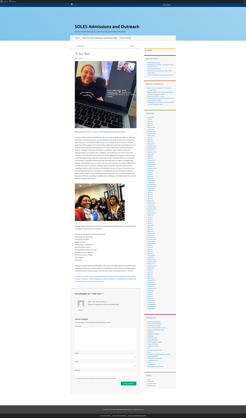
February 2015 (151, 255)
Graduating (150, 336)
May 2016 (150, 227)
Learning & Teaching (153, 340)
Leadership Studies (130, 276)
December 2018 (152, 184)
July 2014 (150, 270)
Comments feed (152, 383)
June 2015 (150, 247)
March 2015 (151, 253)
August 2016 (151, 225)
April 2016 (150, 229)
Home (77, 38)
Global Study (151, 332)
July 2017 (150, 217)
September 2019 (152, 168)
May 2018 (150, 196)
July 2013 (150, 292)
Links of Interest (125, 38)
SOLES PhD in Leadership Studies (93, 132)
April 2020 (150, 158)
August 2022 (151, 117)
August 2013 (151, 290)
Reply (80, 310)
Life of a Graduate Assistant (154, 342)
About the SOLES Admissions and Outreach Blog (99, 38)
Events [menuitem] (13, 1)
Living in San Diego (152, 344)
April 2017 (150, 223)
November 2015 (152, 239)
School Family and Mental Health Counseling (159, 354)
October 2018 (151, 188)
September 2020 (152, 152)
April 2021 (150, 139)
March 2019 (151, 178)
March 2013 (151, 298)
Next (133, 46)
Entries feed (151, 381)
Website (77, 370)
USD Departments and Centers (155, 366)
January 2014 (151, 282)
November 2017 (152, 209)
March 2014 (151, 278)
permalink (100, 281)
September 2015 (152, 243)
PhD (134, 279)
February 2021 (151, 144)
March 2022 (151, 125)
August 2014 (151, 268)
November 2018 (152, 186)
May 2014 (150, 274)
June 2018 (150, 194)
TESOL (149, 362)
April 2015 (150, 251)
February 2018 (151, 203)
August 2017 (151, 215)
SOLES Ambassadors (95, 279)
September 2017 (152, 213)
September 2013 (152, 288)
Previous (80, 46)
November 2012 (152, 306)
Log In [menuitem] (6, 1)
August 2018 (151, 190)
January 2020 (151, 162)
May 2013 (150, 294)
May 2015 (150, 249)
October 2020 (151, 150)
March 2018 (151, 201)
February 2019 (151, 180)
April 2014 (150, 276)
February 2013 (151, 300)
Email (76, 362)
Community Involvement (154, 325)
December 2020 (152, 146)
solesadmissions (82, 281)
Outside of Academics (82, 279)
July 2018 (150, 192)
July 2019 (150, 172)
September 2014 (152, 266)
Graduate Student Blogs (115, 276)
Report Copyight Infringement (137, 416)
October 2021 (151, 135)
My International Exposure (154, 69)
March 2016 (151, 231)
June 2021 (150, 137)
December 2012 (152, 304)
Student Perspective (109, 279)
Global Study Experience (154, 62)
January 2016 (151, 235)
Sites (108, 416)
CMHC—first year (159, 96)
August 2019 (151, 170)
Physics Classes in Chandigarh (155, 88)
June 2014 (150, 272)
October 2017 (151, 211)
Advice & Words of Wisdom (98, 276)
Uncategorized (120, 279)
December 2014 (152, 259)
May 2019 (150, 174)
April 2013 (150, 296)
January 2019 (151, 182)
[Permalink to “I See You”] (106, 129)
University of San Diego (119, 416)
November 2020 (152, 148)
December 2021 (152, 131)
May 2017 (150, 221)
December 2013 (152, 284)
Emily (89, 301)
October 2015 (151, 241)
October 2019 (151, 166)
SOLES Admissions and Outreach (107, 26)
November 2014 (152, 261)
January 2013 (151, 302)
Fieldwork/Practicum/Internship (156, 330)
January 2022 (151, 129)
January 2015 (151, 257)
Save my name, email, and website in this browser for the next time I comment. (96, 378)
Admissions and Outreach (154, 321)
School (149, 352)
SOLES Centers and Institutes (155, 358)
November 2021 (152, 133)
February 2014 (151, 280)
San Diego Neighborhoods (154, 350)
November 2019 (152, 164)
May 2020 (150, 156)
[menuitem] (1, 1)
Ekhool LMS (150, 96)
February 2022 (151, 127)
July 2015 (150, 245)
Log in (149, 379)
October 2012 (151, 308)
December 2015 (152, 237)
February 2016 (151, 233)
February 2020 (151, 160)
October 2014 (151, 264)
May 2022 (150, 121)
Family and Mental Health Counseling (157, 327)
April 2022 (150, 123)
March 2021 (151, 142)
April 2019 (150, 176)
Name (77, 353)
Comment (78, 326)
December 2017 (152, 207)
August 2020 (151, 154)
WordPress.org (151, 385)
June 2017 (150, 219)
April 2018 (150, 198)
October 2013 (151, 286)
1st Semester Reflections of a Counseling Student (160, 75)
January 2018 (151, 205)
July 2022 (150, 119)
